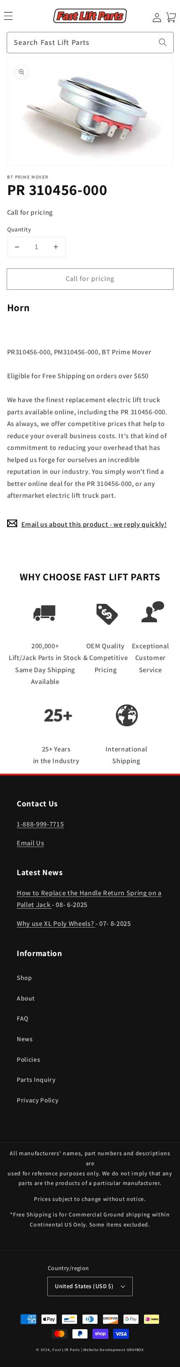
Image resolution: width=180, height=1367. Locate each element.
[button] (8, 16)
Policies (28, 1059)
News (25, 1038)
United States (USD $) (84, 1286)
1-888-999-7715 (40, 824)
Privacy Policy (37, 1100)
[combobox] (90, 42)
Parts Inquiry (36, 1079)
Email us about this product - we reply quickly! (94, 524)
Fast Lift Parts (66, 1349)
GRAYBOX (135, 1349)
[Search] (163, 42)
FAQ (22, 1018)
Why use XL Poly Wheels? (56, 923)
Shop (24, 977)
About (25, 998)
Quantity (19, 229)
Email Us (30, 842)
